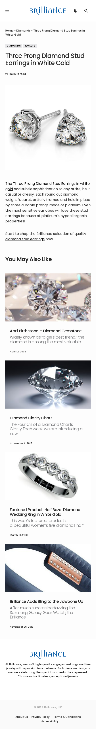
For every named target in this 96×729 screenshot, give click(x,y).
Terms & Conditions (67, 717)
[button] (7, 10)
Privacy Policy (40, 717)
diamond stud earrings (25, 239)
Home (9, 30)
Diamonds (23, 30)
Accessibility (49, 721)
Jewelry (30, 45)
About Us (21, 717)
